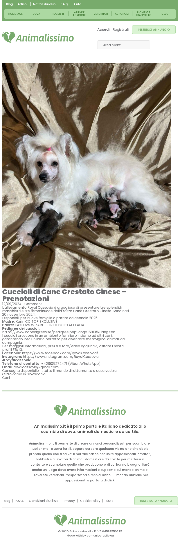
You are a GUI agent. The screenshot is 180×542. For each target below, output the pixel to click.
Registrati (121, 29)
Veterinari (101, 14)
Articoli (23, 4)
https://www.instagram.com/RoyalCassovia (61, 356)
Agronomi (122, 14)
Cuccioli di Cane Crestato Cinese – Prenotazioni (64, 295)
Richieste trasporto (143, 14)
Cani (6, 377)
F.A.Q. (64, 4)
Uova (36, 14)
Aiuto (77, 4)
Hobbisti (58, 14)
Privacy (69, 501)
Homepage (15, 14)
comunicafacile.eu (100, 535)
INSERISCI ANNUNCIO (154, 29)
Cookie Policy (90, 501)
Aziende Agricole (79, 14)
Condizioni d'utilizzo (44, 501)
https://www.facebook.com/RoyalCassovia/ (60, 353)
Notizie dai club (44, 4)
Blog (9, 4)
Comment (33, 303)
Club (165, 14)
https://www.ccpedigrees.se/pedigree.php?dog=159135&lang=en (58, 332)
